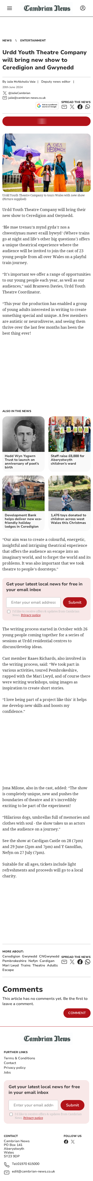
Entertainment (33, 40)
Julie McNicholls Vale (21, 82)
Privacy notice (31, 615)
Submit (74, 602)
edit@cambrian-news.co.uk (33, 1172)
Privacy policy (15, 1067)
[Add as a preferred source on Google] (47, 105)
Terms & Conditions (19, 1058)
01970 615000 (28, 1164)
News (7, 40)
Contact (10, 1063)
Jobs (7, 1072)
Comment (77, 1013)
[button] (9, 8)
